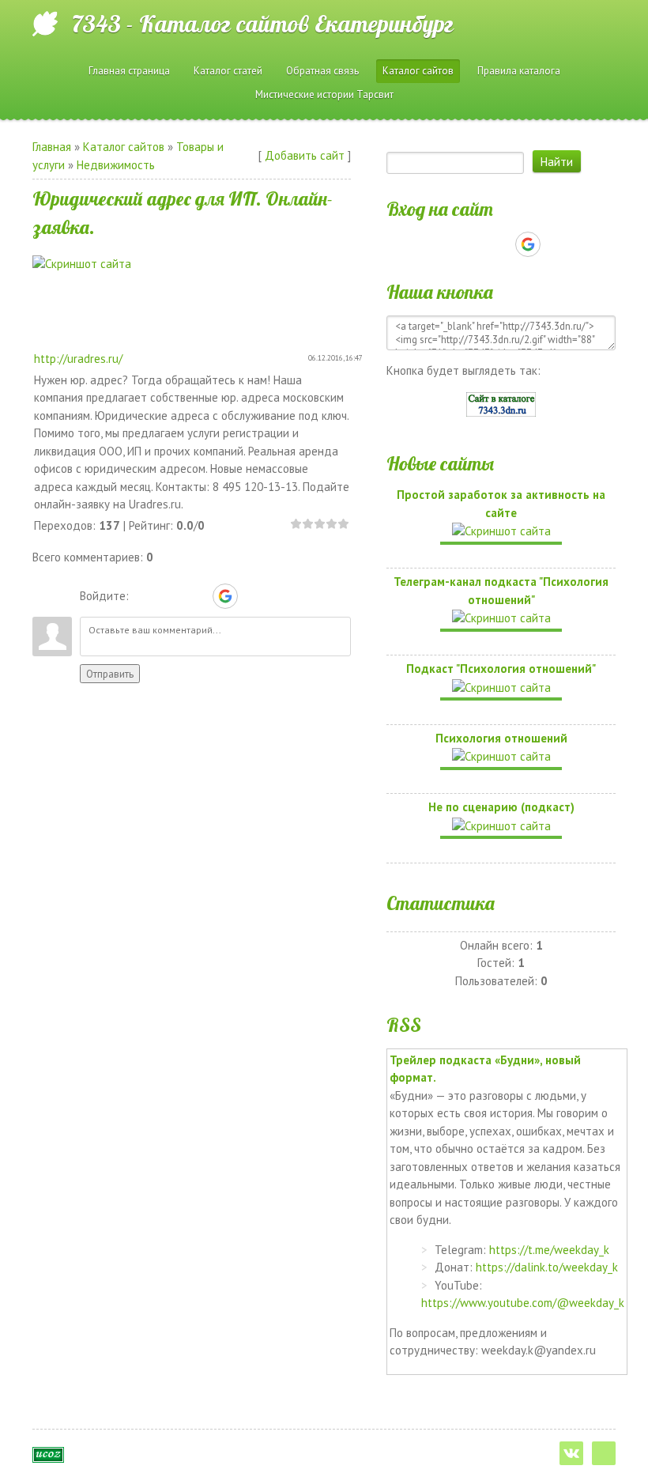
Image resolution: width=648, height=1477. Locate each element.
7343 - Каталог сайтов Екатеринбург (263, 24)
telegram (604, 1453)
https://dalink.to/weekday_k (547, 1267)
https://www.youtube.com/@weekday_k (522, 1302)
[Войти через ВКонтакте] (171, 596)
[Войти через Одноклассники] (253, 596)
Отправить (110, 674)
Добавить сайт (305, 155)
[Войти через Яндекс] (197, 596)
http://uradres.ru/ (78, 358)
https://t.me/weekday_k (549, 1249)
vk (571, 1453)
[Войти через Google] (225, 596)
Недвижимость (116, 164)
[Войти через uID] (144, 596)
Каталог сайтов (123, 146)
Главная (51, 146)
